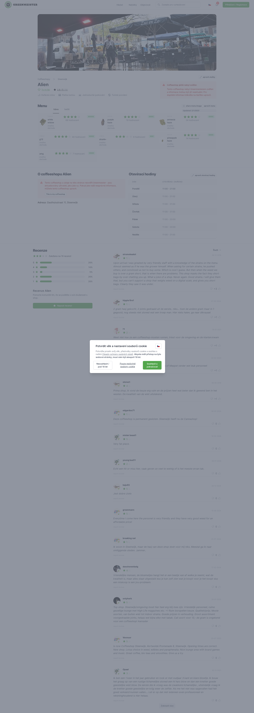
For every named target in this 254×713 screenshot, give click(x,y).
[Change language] (158, 346)
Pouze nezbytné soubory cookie (128, 365)
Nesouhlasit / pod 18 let (102, 365)
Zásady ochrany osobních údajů (117, 354)
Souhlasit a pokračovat (152, 365)
